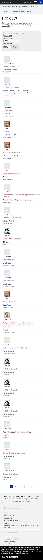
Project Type (8, 38)
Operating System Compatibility (15, 33)
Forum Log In (27, 2)
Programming (7, 70)
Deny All (5, 557)
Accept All (14, 557)
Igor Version (8, 44)
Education (6, 156)
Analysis (5, 91)
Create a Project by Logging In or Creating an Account (17, 11)
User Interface (20, 93)
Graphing (25, 91)
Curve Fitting (14, 200)
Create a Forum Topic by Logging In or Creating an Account (18, 6)
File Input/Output (15, 91)
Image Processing (9, 93)
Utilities (15, 70)
